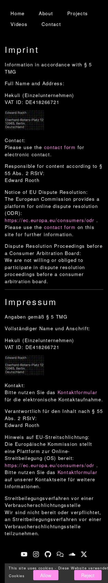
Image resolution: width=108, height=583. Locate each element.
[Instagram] (36, 554)
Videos (19, 23)
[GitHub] (48, 554)
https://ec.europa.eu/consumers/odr (49, 220)
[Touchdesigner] (60, 554)
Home (18, 13)
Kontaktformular (77, 392)
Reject (87, 575)
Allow (45, 575)
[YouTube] (24, 554)
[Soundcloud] (72, 554)
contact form (60, 147)
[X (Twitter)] (84, 554)
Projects (77, 13)
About (46, 13)
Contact (51, 23)
